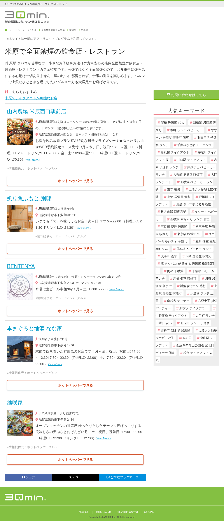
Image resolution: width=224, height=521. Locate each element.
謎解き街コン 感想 (193, 286)
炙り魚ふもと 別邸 (29, 198)
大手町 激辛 (169, 256)
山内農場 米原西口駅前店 (36, 111)
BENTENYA (21, 266)
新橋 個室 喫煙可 (184, 278)
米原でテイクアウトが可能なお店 (31, 97)
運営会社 (84, 512)
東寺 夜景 (173, 189)
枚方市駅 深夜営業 (173, 211)
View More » (32, 159)
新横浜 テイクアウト (193, 308)
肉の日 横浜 (175, 271)
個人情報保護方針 (127, 512)
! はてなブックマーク (123, 477)
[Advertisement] (186, 56)
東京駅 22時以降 (188, 234)
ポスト (77, 477)
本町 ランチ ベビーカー (186, 130)
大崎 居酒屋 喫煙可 (199, 256)
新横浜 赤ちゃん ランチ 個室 (190, 219)
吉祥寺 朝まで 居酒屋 (175, 330)
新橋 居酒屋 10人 (172, 122)
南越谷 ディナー (178, 300)
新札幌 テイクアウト (175, 152)
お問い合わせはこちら (188, 94)
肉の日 (187, 337)
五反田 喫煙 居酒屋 (174, 226)
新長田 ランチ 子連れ (195, 323)
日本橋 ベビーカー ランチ (194, 248)
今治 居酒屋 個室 (178, 196)
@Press (149, 512)
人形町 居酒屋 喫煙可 (188, 174)
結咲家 (15, 402)
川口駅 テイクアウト (191, 159)
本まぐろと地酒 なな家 (34, 328)
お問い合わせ (103, 512)
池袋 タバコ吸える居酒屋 (193, 204)
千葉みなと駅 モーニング (194, 145)
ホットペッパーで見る (75, 180)
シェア (30, 477)
